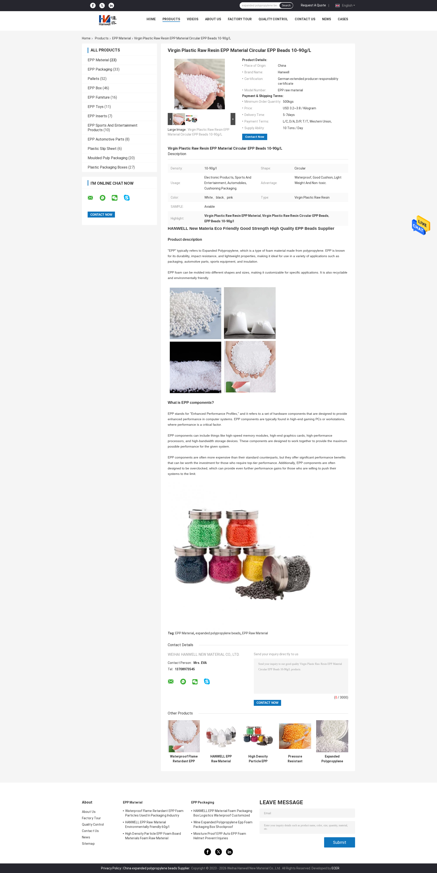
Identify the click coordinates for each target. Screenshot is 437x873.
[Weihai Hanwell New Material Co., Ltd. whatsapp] (105, 198)
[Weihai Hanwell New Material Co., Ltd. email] (93, 198)
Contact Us (305, 19)
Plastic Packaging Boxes (107, 167)
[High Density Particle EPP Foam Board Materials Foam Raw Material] (258, 736)
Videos (192, 19)
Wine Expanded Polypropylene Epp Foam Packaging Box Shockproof (223, 824)
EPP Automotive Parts (106, 139)
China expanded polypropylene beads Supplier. (157, 868)
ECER (335, 868)
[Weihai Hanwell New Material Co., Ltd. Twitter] (102, 6)
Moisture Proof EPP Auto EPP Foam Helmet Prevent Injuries (219, 836)
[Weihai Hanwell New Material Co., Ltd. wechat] (117, 198)
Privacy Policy (111, 868)
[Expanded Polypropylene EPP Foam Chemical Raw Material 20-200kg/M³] (332, 736)
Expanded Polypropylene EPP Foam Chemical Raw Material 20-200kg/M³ (332, 759)
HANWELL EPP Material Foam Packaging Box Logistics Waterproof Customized (222, 813)
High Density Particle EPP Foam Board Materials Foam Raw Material (258, 759)
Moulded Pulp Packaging (107, 158)
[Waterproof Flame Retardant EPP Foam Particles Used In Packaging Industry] (184, 736)
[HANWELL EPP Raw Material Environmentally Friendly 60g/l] (221, 736)
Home (151, 19)
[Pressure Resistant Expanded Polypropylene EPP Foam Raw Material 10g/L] (295, 736)
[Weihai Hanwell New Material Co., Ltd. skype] (129, 197)
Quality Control (273, 19)
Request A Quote (313, 5)
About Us (213, 19)
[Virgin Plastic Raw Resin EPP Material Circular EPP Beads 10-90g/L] (199, 85)
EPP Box (95, 88)
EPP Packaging (100, 69)
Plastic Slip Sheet (102, 148)
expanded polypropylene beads (218, 633)
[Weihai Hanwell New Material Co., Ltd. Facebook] (93, 5)
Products (171, 19)
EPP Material (121, 38)
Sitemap (88, 843)
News (326, 19)
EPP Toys (96, 107)
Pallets (93, 79)
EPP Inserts (97, 116)
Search (286, 5)
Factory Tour (240, 19)
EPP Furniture (99, 97)
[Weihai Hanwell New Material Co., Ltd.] (107, 20)
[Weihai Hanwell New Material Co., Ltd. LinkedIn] (111, 5)
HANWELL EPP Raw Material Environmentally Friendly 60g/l (221, 759)
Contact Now (254, 136)
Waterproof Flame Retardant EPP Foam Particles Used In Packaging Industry (184, 759)
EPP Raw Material (255, 633)
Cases (343, 19)
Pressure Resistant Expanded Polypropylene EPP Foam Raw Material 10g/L (295, 759)
